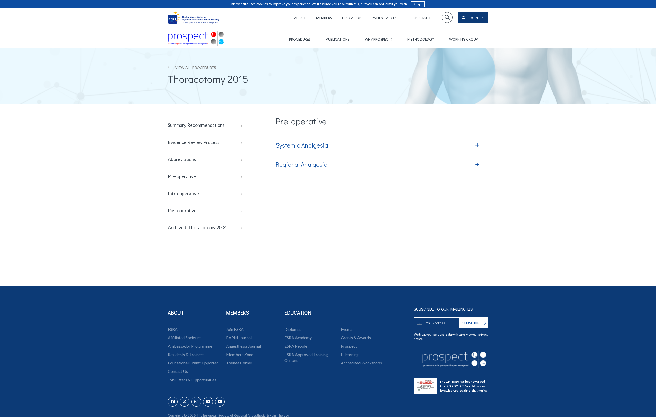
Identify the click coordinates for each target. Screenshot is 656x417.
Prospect (349, 345)
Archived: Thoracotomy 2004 (197, 227)
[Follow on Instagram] (196, 402)
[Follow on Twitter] (184, 402)
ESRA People (295, 345)
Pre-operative (182, 176)
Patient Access (385, 18)
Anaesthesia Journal (243, 345)
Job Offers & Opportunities (192, 379)
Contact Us (178, 371)
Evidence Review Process (193, 142)
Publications (338, 39)
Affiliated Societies (184, 337)
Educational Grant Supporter (193, 362)
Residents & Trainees (186, 354)
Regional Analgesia (302, 164)
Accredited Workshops (361, 362)
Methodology (420, 39)
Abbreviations (182, 159)
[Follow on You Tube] (220, 402)
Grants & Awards (356, 337)
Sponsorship (420, 18)
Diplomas (292, 329)
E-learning (350, 354)
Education (352, 18)
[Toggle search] (447, 17)
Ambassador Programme (190, 345)
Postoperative (182, 210)
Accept (418, 4)
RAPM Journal (239, 337)
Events (347, 329)
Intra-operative (183, 193)
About (300, 18)
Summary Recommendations (196, 125)
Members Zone (239, 354)
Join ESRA (235, 329)
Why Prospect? (378, 39)
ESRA (173, 329)
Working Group (463, 39)
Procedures (300, 39)
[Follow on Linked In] (208, 402)
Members (324, 18)
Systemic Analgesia (302, 145)
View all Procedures (195, 67)
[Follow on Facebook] (173, 402)
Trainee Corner (239, 362)
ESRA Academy (298, 337)
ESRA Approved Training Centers (306, 357)
